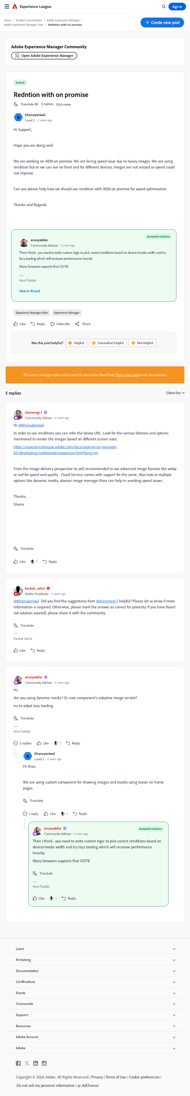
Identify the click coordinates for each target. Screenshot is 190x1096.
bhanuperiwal (35, 115)
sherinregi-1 (33, 412)
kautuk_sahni (35, 588)
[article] (93, 488)
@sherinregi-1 (107, 600)
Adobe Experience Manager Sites (24, 24)
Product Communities (29, 20)
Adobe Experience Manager (63, 20)
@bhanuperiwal (31, 425)
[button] (162, 22)
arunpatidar (39, 240)
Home (7, 20)
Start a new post (127, 375)
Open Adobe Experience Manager (47, 55)
